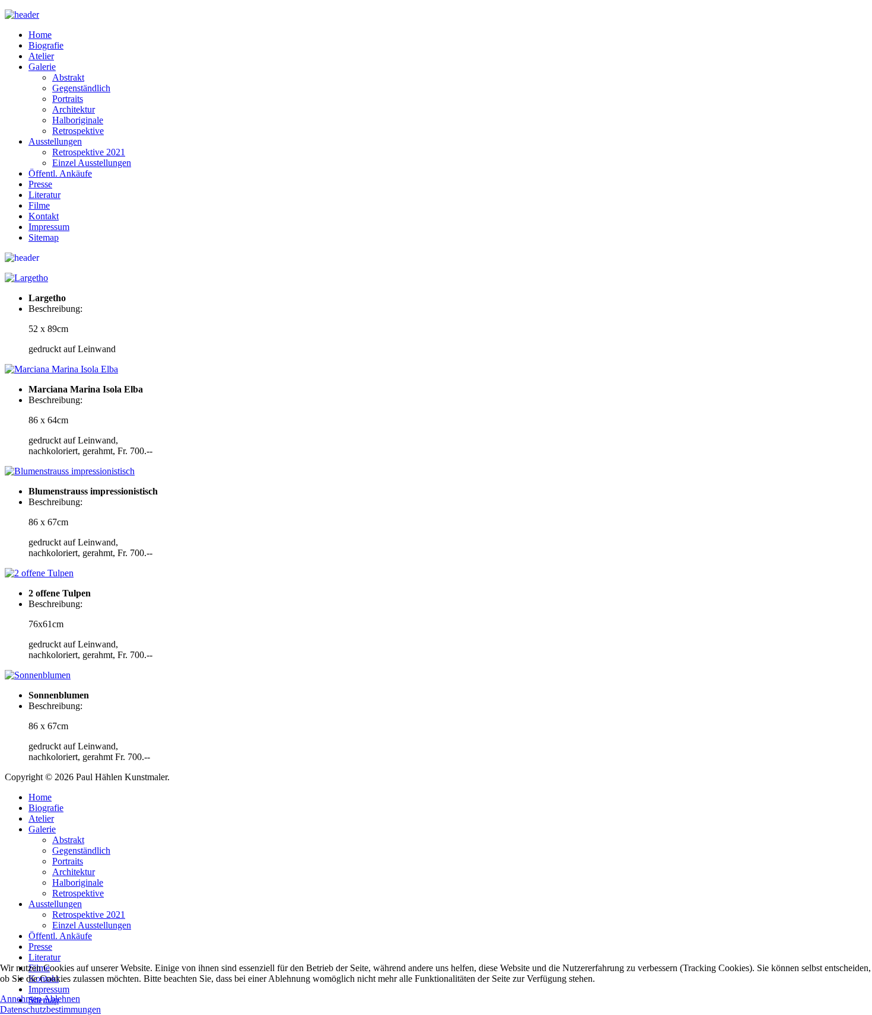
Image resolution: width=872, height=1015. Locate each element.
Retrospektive (78, 131)
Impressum (48, 227)
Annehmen (21, 999)
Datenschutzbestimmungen (50, 1009)
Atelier (41, 56)
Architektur (73, 109)
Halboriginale (77, 120)
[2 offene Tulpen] (39, 573)
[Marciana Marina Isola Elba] (61, 369)
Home (40, 35)
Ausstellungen (55, 141)
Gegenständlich (81, 88)
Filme (39, 205)
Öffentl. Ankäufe (60, 173)
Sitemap (43, 237)
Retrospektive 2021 (88, 152)
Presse (40, 184)
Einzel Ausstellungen (91, 163)
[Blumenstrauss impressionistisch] (70, 471)
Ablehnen (61, 999)
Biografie (45, 45)
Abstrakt (68, 77)
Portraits (67, 99)
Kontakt (43, 216)
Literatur (44, 195)
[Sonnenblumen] (38, 675)
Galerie (42, 67)
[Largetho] (26, 278)
